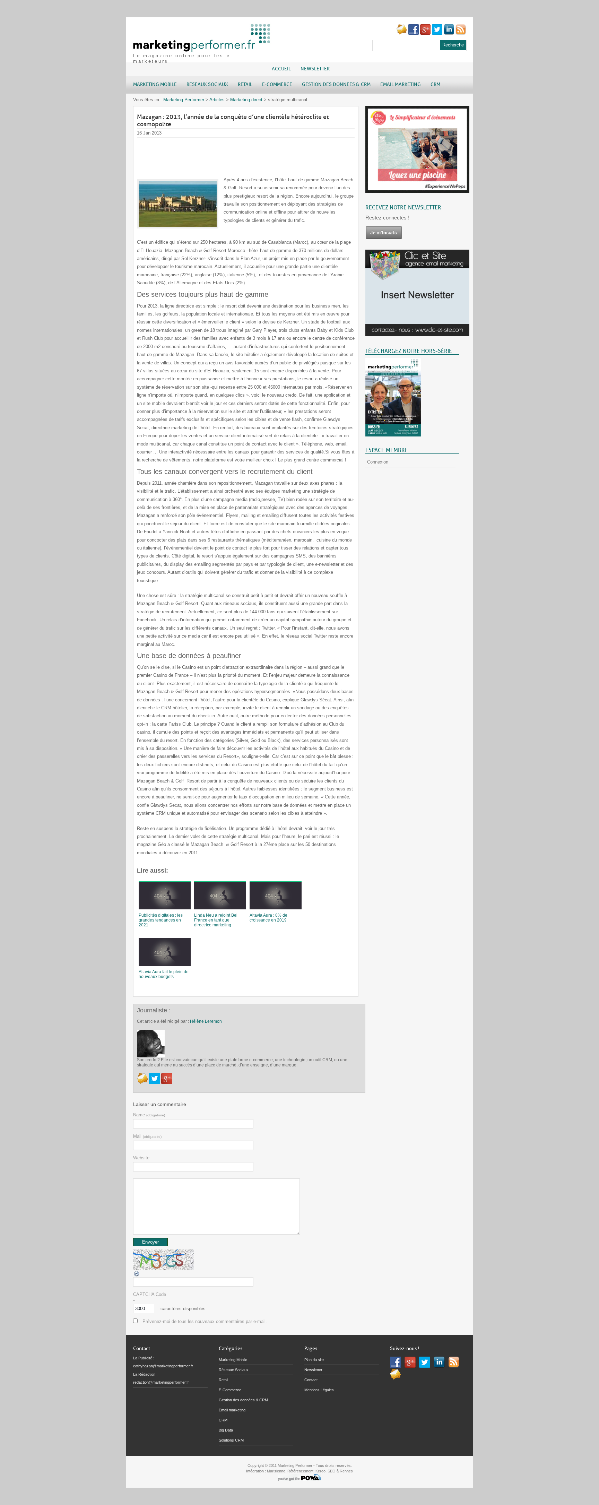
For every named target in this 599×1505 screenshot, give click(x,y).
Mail (147, 1136)
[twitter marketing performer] (437, 33)
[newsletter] (383, 237)
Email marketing (232, 1410)
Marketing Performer (183, 99)
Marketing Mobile (233, 1360)
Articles (217, 99)
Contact (311, 1380)
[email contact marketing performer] (402, 33)
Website (141, 1157)
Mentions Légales (319, 1390)
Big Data (226, 1430)
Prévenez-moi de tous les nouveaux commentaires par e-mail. (204, 1321)
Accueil (281, 69)
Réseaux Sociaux (234, 1370)
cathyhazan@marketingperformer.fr (163, 1366)
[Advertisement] (263, 153)
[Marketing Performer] (202, 49)
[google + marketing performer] (425, 33)
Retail (223, 1380)
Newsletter (315, 69)
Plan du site (314, 1360)
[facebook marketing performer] (413, 33)
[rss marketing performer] (460, 33)
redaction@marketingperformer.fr (161, 1382)
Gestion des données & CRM (243, 1400)
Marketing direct (246, 99)
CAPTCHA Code (149, 1294)
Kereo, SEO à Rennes (334, 1471)
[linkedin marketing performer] (449, 33)
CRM (223, 1420)
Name (149, 1114)
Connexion (377, 462)
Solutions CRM (231, 1440)
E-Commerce (230, 1390)
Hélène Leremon (206, 1021)
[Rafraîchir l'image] (137, 1275)
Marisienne (276, 1471)
